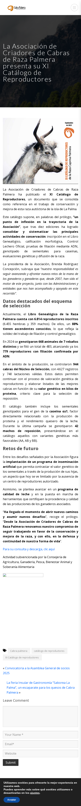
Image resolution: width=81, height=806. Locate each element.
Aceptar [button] (11, 799)
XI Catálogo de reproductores (22, 657)
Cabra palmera (18, 651)
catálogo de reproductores (49, 651)
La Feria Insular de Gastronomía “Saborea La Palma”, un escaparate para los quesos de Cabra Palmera (41, 688)
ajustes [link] (35, 792)
